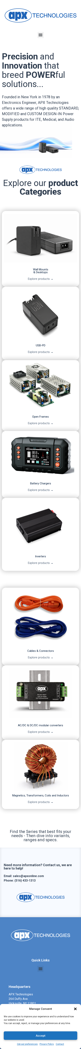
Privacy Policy (47, 1044)
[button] (75, 1009)
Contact (60, 1044)
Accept (40, 1035)
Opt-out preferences (27, 1044)
